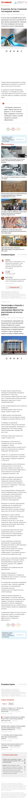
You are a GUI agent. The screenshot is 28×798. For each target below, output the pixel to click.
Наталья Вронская (19, 317)
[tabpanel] (14, 728)
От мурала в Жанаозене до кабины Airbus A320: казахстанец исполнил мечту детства (13, 718)
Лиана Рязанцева (20, 14)
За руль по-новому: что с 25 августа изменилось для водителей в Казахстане (12, 709)
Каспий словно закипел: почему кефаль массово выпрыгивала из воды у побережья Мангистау (13, 727)
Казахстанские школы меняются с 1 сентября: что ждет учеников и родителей (12, 745)
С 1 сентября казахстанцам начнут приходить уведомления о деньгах (12, 736)
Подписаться (19, 139)
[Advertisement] (14, 66)
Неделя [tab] (4, 703)
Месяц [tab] (11, 703)
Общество (3, 14)
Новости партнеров (7, 144)
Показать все (14, 287)
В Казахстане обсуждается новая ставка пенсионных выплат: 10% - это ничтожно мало (13, 761)
